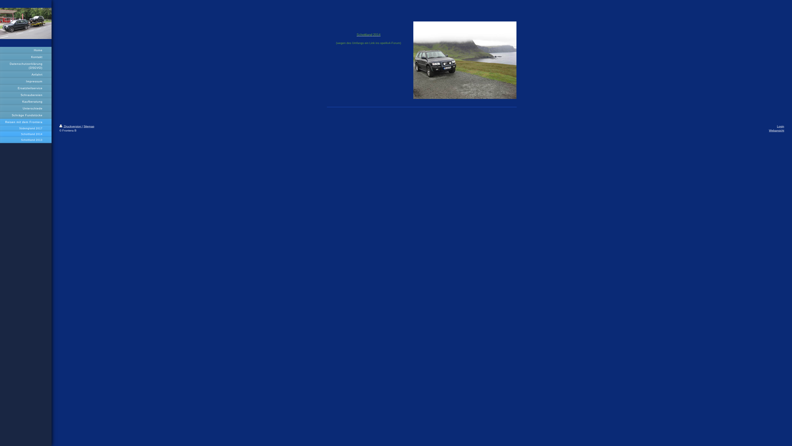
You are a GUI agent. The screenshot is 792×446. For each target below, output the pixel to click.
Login (780, 126)
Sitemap (89, 126)
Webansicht (776, 130)
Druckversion (72, 126)
